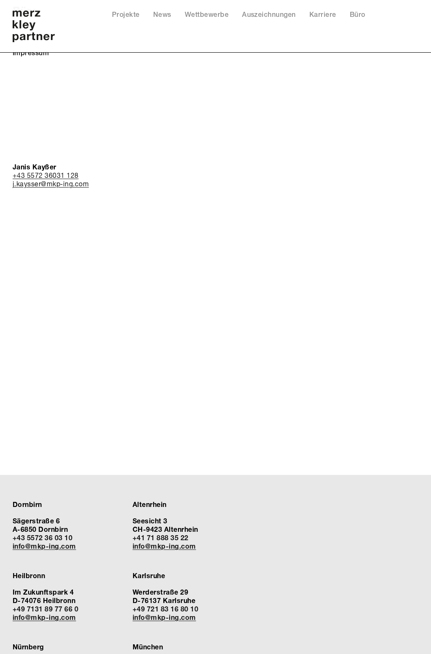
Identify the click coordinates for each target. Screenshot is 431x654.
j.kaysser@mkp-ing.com (51, 184)
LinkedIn (401, 16)
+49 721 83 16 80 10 (165, 609)
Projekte (126, 15)
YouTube (390, 16)
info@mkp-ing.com (44, 546)
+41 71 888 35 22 (161, 537)
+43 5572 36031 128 (46, 175)
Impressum (31, 53)
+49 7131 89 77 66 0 (45, 609)
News (162, 15)
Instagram (413, 16)
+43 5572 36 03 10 (42, 537)
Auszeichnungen (269, 15)
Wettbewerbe (207, 15)
